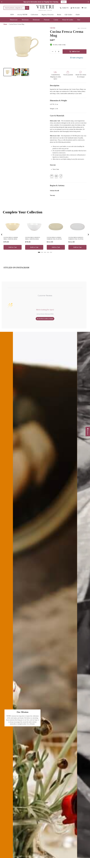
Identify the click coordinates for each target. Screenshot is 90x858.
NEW (12, 14)
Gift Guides (68, 14)
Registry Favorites (48, 14)
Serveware (25, 20)
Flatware (46, 20)
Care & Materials (57, 116)
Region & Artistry (57, 185)
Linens (56, 20)
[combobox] (16, 8)
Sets (78, 20)
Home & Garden (67, 20)
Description (54, 85)
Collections (34, 14)
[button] (8, 72)
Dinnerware (14, 20)
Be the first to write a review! (45, 319)
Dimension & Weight (58, 100)
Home (5, 24)
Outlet (78, 14)
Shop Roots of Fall (59, 1)
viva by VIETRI (22, 14)
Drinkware (36, 20)
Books (59, 14)
